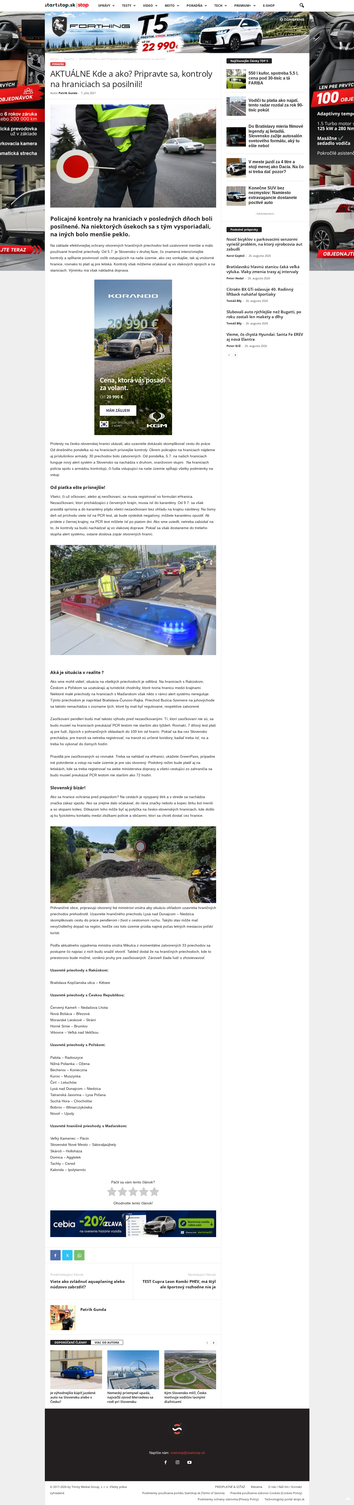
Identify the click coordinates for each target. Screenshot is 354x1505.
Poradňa (194, 5)
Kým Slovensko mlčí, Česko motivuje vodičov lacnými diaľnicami (185, 1397)
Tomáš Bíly (234, 301)
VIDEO (148, 5)
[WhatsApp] (79, 1255)
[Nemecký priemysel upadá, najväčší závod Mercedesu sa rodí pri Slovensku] (133, 1369)
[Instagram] (177, 1463)
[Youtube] (188, 1463)
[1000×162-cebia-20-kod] (133, 1223)
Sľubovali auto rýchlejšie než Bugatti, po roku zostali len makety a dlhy (263, 314)
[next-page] (213, 1342)
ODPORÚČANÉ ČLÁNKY (70, 1342)
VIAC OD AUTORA (107, 1342)
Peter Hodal (235, 278)
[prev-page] (207, 1342)
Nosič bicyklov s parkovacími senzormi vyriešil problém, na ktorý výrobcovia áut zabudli (264, 244)
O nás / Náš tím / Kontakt (285, 1487)
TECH (218, 5)
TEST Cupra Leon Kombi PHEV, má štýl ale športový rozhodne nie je (179, 1284)
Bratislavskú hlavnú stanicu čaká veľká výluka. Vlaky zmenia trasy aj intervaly (263, 269)
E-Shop (269, 5)
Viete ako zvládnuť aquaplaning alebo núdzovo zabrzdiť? (87, 1284)
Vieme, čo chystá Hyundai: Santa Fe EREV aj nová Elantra (264, 337)
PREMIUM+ (242, 5)
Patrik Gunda (68, 93)
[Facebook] (55, 1255)
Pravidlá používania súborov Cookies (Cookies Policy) (266, 1493)
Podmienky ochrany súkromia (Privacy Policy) (228, 1499)
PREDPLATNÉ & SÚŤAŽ (230, 1487)
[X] (67, 1255)
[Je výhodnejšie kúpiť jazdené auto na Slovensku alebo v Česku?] (76, 1369)
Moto (170, 5)
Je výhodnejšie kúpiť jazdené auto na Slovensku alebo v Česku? (72, 1397)
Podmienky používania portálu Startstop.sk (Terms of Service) (183, 1493)
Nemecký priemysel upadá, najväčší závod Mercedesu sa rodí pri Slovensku (130, 1397)
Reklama (256, 1487)
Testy (126, 5)
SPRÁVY (104, 5)
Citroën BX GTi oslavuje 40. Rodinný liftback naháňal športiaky (259, 292)
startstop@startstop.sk (188, 1453)
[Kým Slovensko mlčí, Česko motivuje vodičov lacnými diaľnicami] (190, 1369)
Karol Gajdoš (235, 256)
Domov (54, 59)
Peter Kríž (233, 346)
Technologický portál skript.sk (285, 1499)
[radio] (112, 1192)
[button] (301, 5)
